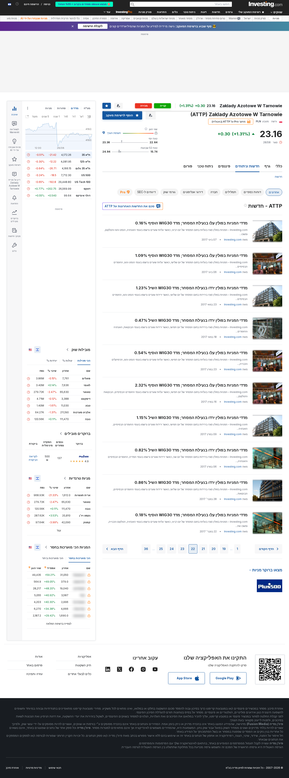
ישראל (247, 18)
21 (203, 549)
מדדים (74, 108)
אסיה (86, 18)
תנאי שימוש (55, 767)
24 (172, 549)
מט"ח (87, 108)
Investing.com (233, 239)
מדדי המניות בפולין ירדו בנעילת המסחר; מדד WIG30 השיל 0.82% (191, 450)
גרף (267, 166)
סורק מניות (145, 12)
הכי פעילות (83, 360)
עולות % (67, 360)
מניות (276, 18)
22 (193, 549)
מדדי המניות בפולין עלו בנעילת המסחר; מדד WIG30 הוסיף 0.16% (191, 223)
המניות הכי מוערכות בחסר (70, 547)
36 (146, 549)
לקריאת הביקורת (33, 458)
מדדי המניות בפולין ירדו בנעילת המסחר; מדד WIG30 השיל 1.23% (192, 288)
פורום (187, 166)
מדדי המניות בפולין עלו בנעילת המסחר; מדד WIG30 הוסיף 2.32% (191, 385)
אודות (39, 656)
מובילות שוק (81, 350)
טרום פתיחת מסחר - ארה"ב (210, 18)
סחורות (61, 108)
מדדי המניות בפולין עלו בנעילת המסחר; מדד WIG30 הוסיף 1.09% (191, 255)
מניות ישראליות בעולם (163, 18)
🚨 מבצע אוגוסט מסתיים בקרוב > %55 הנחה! (84, 4)
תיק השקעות (83, 665)
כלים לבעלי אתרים (79, 674)
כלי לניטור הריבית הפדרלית (65, 18)
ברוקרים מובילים (77, 433)
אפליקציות (84, 656)
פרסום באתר (34, 665)
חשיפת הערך (114, 133)
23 (182, 549)
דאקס (87, 188)
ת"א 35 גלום (83, 168)
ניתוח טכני (205, 166)
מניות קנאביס (140, 18)
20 (214, 549)
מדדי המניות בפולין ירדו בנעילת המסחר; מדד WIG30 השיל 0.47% (191, 320)
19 (224, 549)
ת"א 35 (86, 154)
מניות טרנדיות (79, 478)
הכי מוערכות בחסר (79, 558)
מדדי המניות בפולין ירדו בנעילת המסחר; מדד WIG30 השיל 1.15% (192, 417)
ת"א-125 (85, 161)
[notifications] (17, 4)
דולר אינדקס (83, 195)
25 (161, 549)
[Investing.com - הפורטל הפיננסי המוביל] (265, 4)
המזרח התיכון (99, 18)
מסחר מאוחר (185, 18)
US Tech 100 (82, 182)
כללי (278, 166)
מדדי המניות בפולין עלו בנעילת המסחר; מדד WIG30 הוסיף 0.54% (191, 353)
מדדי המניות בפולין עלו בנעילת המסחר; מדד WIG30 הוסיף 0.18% (191, 515)
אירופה (114, 18)
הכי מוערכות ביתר (52, 558)
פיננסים (224, 166)
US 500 (85, 175)
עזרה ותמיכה (34, 674)
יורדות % (52, 360)
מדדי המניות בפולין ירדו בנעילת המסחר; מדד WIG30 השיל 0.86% (191, 482)
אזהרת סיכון (12, 767)
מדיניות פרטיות (34, 767)
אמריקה (125, 18)
